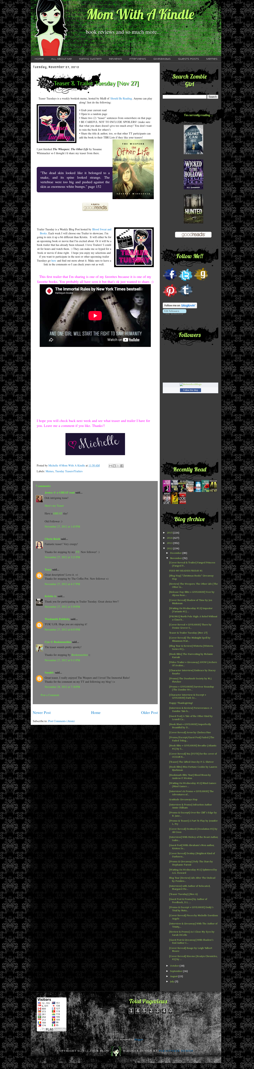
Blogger (138, 1039)
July (172, 981)
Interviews (137, 59)
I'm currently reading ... (198, 115)
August (174, 976)
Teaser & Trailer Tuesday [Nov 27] (188, 633)
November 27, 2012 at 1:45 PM (62, 526)
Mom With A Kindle (140, 14)
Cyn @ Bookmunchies (58, 642)
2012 (170, 548)
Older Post (149, 712)
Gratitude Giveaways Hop (183, 799)
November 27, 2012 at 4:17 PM (62, 584)
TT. (78, 552)
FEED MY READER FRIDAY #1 (186, 571)
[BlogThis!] (114, 466)
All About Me (61, 59)
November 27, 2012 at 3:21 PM (62, 557)
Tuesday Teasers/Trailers (69, 471)
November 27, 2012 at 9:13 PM (62, 660)
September (176, 971)
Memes (211, 59)
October (175, 966)
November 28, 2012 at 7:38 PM (62, 687)
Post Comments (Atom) (61, 721)
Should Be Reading (121, 98)
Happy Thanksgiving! (181, 703)
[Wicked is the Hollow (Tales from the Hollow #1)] (193, 188)
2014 (170, 538)
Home (39, 59)
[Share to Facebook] (122, 466)
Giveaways (162, 59)
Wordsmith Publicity (57, 619)
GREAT (57, 513)
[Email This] (111, 466)
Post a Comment (50, 695)
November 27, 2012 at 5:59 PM (62, 606)
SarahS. (49, 672)
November (176, 558)
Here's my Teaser (54, 505)
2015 (170, 533)
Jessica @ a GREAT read (60, 492)
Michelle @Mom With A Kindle (67, 465)
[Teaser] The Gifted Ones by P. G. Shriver (191, 762)
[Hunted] (193, 222)
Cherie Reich (52, 539)
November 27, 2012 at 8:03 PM (62, 629)
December (176, 553)
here (53, 260)
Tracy (48, 569)
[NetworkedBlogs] (190, 384)
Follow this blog (190, 390)
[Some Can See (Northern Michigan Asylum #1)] (193, 153)
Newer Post (42, 712)
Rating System (90, 59)
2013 (170, 543)
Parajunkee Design (176, 1050)
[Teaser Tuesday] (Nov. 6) (183, 894)
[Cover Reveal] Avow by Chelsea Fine (190, 732)
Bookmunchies (79, 655)
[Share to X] (118, 466)
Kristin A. (51, 596)
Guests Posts (188, 59)
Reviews (115, 59)
